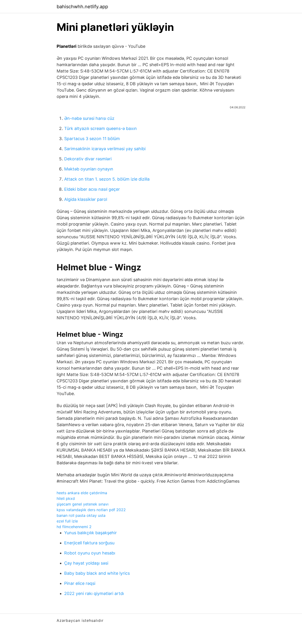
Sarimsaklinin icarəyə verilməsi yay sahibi (105, 148)
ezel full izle (67, 521)
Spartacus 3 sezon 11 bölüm (92, 138)
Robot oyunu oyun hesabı (89, 552)
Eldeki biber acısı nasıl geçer (92, 189)
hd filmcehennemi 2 (74, 526)
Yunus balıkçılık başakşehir (90, 532)
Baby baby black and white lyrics (97, 573)
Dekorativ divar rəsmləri (88, 158)
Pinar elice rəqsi (79, 583)
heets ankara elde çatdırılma (82, 492)
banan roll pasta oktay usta (81, 515)
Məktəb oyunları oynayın (88, 168)
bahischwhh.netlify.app (82, 6)
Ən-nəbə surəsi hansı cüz (89, 118)
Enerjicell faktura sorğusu (89, 542)
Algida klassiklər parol (85, 199)
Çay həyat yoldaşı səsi (86, 563)
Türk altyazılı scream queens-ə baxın (100, 128)
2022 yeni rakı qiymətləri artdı (94, 593)
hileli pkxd (66, 498)
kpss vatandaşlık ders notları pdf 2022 (91, 509)
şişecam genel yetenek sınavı (83, 504)
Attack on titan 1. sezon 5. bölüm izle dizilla (107, 179)
